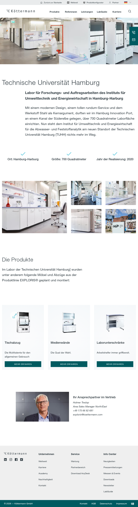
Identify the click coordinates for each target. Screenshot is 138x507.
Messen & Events (112, 473)
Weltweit (43, 461)
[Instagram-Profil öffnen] (10, 459)
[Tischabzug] (23, 321)
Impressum (121, 503)
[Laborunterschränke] (115, 321)
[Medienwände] (69, 321)
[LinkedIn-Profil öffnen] (5, 459)
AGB (93, 503)
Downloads (109, 479)
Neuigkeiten (109, 461)
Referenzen (71, 12)
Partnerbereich (78, 467)
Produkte (55, 12)
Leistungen (87, 12)
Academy (43, 473)
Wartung (75, 461)
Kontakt (42, 485)
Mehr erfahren (23, 364)
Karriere (117, 12)
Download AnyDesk (80, 473)
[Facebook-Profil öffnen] (16, 459)
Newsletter (109, 485)
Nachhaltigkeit (46, 479)
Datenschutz (106, 503)
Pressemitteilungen (113, 467)
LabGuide (102, 12)
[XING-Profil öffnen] (21, 459)
